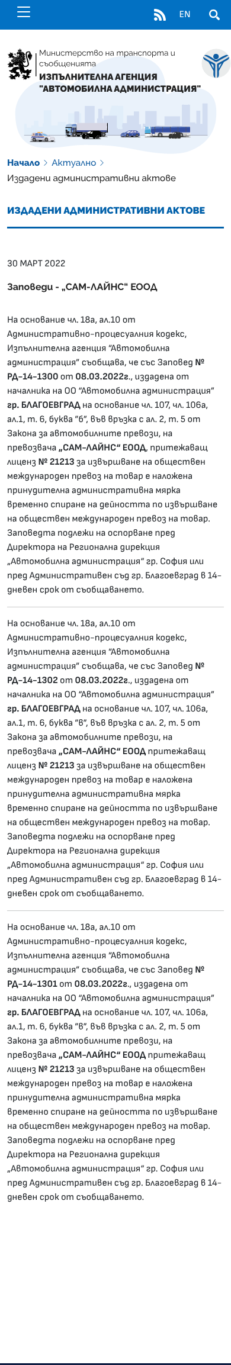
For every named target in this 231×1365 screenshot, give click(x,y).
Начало (23, 162)
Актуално (74, 162)
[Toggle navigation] (23, 12)
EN (184, 15)
